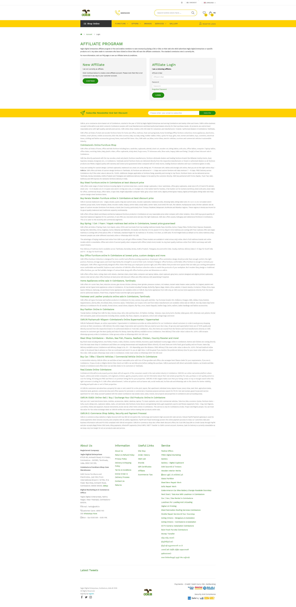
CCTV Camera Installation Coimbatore (177, 526)
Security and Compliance (205, 594)
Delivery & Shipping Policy (123, 464)
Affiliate (141, 471)
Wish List (142, 459)
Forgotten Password (159, 89)
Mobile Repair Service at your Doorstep (178, 514)
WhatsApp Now (90, 514)
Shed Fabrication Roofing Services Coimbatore (180, 510)
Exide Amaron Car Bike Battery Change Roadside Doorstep (186, 490)
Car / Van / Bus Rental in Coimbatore (177, 498)
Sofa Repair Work (168, 486)
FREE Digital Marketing (171, 455)
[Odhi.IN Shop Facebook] (81, 597)
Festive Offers (167, 451)
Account (89, 34)
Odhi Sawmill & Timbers (171, 467)
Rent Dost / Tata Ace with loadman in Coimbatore (182, 494)
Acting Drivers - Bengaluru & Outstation (178, 518)
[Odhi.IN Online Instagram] (90, 597)
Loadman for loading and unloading (176, 502)
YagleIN (91, 594)
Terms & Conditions (123, 470)
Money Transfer (168, 534)
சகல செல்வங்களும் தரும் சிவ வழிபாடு (175, 557)
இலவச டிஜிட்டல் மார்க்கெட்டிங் (172, 475)
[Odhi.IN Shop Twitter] (86, 597)
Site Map (142, 451)
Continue (90, 81)
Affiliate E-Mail (157, 73)
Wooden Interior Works (171, 471)
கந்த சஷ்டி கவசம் (167, 538)
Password (155, 82)
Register (206, 24)
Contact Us (119, 481)
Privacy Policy (121, 459)
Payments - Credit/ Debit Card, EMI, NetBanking (195, 584)
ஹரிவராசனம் (166, 553)
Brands (141, 463)
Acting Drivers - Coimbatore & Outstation (178, 522)
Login (213, 24)
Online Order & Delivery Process (122, 475)
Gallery (164, 459)
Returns (118, 485)
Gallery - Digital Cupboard (172, 463)
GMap (105, 486)
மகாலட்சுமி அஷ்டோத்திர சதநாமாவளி (175, 549)
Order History (144, 455)
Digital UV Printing (168, 506)
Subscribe (207, 113)
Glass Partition (167, 479)
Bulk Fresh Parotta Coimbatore (174, 530)
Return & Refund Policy (124, 455)
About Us (119, 451)
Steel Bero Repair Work (171, 482)
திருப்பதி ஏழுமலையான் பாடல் (172, 546)
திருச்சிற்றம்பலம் (167, 542)
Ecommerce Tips (145, 475)
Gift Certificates (144, 467)
